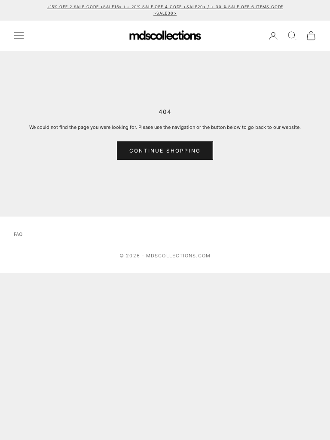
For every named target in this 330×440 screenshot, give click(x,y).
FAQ (18, 234)
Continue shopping (165, 150)
